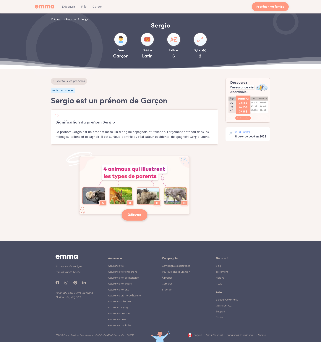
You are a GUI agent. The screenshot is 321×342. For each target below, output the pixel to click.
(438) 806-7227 (224, 306)
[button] (68, 6)
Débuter (134, 215)
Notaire (220, 278)
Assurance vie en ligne (69, 266)
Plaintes (260, 335)
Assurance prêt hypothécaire (124, 296)
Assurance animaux (119, 313)
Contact (220, 318)
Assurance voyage (118, 307)
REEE (219, 284)
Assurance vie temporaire (122, 272)
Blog (218, 266)
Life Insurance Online (68, 272)
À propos (167, 278)
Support (220, 312)
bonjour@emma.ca (227, 300)
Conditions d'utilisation (239, 335)
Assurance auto (117, 319)
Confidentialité (214, 335)
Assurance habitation (120, 325)
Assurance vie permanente (123, 278)
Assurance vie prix (118, 290)
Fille (84, 6)
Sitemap (167, 290)
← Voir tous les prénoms (69, 81)
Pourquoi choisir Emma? (176, 272)
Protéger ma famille (270, 7)
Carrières (167, 284)
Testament (222, 272)
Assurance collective (119, 302)
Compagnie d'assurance (176, 266)
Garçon (98, 6)
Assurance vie (116, 266)
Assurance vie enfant (120, 284)
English (198, 335)
